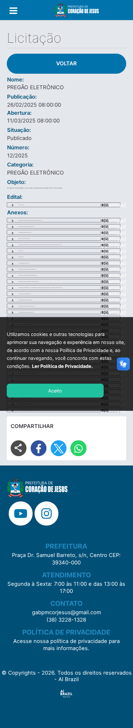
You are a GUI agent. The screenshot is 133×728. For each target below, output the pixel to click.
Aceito (55, 390)
